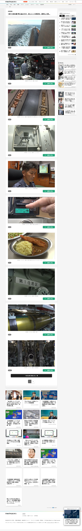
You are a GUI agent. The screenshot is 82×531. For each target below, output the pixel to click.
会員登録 (69, 4)
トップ (7, 6)
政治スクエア (42, 1)
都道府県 (42, 4)
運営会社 (41, 520)
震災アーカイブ (30, 515)
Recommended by (49, 507)
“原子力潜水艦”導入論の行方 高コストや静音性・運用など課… (29, 14)
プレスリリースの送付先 (35, 520)
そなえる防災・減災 (33, 1)
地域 (63, 1)
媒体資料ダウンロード (26, 520)
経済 (14, 4)
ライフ (22, 4)
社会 (11, 4)
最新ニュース (57, 1)
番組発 (51, 1)
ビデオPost (24, 515)
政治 (7, 4)
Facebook (64, 515)
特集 (47, 1)
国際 (18, 4)
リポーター (71, 1)
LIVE (67, 1)
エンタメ (27, 4)
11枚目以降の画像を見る (30, 375)
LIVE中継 (36, 515)
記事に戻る (50, 47)
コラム (37, 4)
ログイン (74, 4)
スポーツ (32, 4)
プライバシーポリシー (50, 522)
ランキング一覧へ (71, 54)
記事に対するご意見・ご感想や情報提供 (14, 520)
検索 (75, 1)
